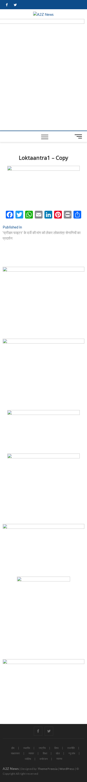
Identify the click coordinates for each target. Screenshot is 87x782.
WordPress (66, 769)
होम (12, 747)
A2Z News (11, 768)
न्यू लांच (71, 753)
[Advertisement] (43, 84)
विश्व (56, 747)
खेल (58, 753)
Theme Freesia (48, 769)
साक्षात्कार (15, 753)
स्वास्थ (59, 758)
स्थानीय (26, 747)
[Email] (39, 215)
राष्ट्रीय (42, 747)
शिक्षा (45, 753)
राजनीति (71, 747)
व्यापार (31, 753)
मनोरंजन (44, 758)
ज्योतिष (28, 758)
